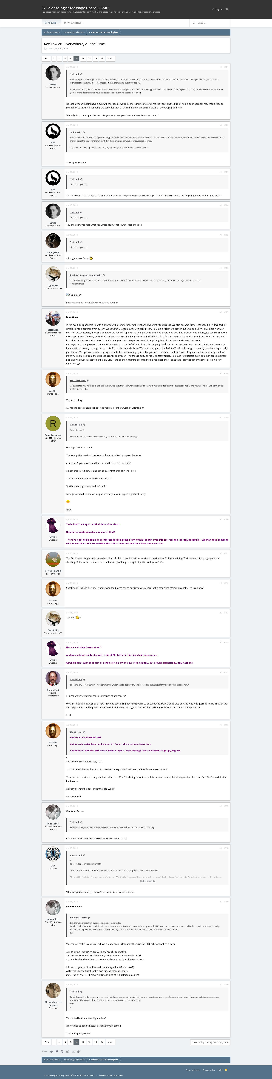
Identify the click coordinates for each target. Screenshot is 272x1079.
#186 (226, 268)
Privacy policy (209, 1070)
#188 (226, 373)
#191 (226, 553)
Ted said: (74, 74)
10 (76, 58)
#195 (226, 672)
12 (89, 58)
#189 (226, 417)
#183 (226, 172)
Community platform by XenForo (69, 1075)
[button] (59, 23)
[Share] (221, 67)
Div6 (53, 865)
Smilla (53, 84)
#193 (226, 612)
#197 (226, 806)
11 (83, 58)
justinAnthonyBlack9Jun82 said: (86, 275)
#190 (226, 519)
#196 (226, 725)
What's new (74, 22)
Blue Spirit (53, 823)
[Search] (227, 9)
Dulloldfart (53, 690)
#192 (226, 583)
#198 (226, 848)
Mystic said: (76, 732)
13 (96, 58)
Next (110, 58)
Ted (53, 142)
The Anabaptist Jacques (53, 1004)
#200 (226, 984)
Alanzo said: (76, 424)
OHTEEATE (53, 329)
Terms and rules (193, 1070)
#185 (226, 235)
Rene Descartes (53, 435)
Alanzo (49, 48)
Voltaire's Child (53, 570)
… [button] (59, 58)
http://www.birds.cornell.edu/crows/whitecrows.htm (92, 302)
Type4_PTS (53, 285)
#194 (226, 642)
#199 (226, 901)
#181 (226, 67)
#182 (226, 125)
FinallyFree (53, 252)
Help (220, 1070)
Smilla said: (76, 132)
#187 (226, 312)
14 (102, 58)
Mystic (53, 536)
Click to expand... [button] (147, 881)
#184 (226, 205)
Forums (52, 22)
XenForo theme (105, 1075)
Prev (47, 58)
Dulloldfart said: (78, 917)
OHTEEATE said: (78, 380)
